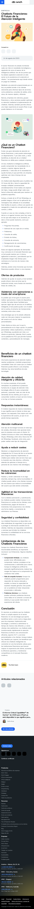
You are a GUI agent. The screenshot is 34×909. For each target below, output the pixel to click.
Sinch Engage (5, 775)
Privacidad (8, 899)
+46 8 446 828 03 (7, 874)
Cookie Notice (17, 899)
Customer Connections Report (9, 826)
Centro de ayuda (5, 810)
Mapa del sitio (5, 833)
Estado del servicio (6, 812)
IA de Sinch (4, 848)
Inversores (4, 852)
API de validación (5, 779)
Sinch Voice (4, 773)
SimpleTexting (5, 788)
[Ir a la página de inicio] (17, 2)
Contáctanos (4, 857)
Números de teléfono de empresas (10, 770)
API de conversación (6, 777)
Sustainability (4, 855)
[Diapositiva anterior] (3, 685)
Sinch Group (4, 843)
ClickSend (4, 791)
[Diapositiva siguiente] (9, 685)
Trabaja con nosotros (6, 850)
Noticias (3, 803)
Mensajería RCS (5, 819)
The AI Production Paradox (8, 822)
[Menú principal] (2, 2)
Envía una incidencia (6, 815)
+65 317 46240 (6, 882)
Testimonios (4, 806)
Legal (2, 899)
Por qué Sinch (5, 841)
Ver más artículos (8, 729)
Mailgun (3, 782)
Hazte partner (5, 817)
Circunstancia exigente (14, 903)
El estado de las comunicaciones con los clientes (14, 824)
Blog (2, 828)
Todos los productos (6, 798)
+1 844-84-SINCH (7, 867)
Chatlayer (3, 793)
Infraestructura (5, 845)
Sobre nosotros (5, 839)
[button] (32, 2)
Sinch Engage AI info (6, 831)
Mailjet (3, 784)
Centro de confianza (6, 808)
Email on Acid (4, 786)
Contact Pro (4, 795)
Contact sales (7, 746)
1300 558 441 (5, 889)
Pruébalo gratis (5, 859)
